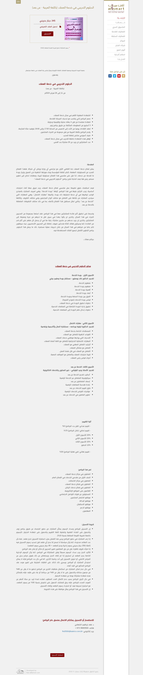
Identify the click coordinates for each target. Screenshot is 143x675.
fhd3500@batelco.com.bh (72, 631)
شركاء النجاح (120, 45)
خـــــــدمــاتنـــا (120, 22)
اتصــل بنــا (121, 59)
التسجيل (47, 34)
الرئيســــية (121, 18)
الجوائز (122, 41)
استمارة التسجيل (57, 655)
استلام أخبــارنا (119, 54)
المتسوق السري (119, 27)
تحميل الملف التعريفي (49, 26)
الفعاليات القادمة (118, 31)
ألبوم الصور (121, 50)
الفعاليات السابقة (118, 36)
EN (18, 1)
